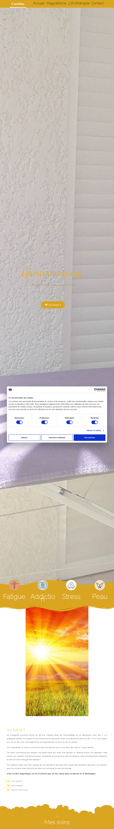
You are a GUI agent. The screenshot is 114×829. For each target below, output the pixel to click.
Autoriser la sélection (57, 437)
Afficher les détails (94, 430)
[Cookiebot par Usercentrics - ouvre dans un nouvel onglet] (95, 389)
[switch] (44, 422)
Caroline (17, 4)
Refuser (24, 437)
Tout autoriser (89, 437)
